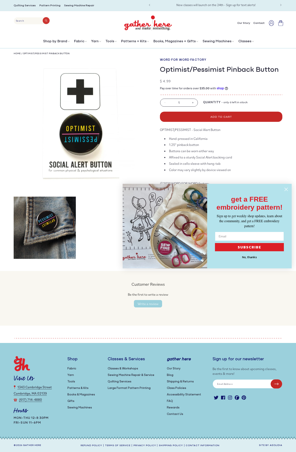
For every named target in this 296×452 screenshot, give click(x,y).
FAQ (170, 401)
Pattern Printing (49, 5)
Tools (110, 41)
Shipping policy (171, 445)
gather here (32, 445)
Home (17, 53)
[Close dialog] (286, 189)
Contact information (203, 445)
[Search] (46, 20)
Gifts (70, 401)
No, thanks (249, 257)
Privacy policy (144, 445)
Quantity (212, 102)
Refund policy (91, 445)
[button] (56, 42)
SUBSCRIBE (249, 247)
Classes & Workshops (123, 368)
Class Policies (176, 388)
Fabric (79, 41)
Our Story (174, 368)
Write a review (148, 304)
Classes (244, 41)
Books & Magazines (81, 394)
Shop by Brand (55, 41)
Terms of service (117, 445)
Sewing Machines (217, 41)
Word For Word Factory (183, 60)
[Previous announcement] (149, 5)
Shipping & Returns (180, 381)
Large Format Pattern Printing (129, 388)
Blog (170, 375)
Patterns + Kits (133, 41)
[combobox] (32, 20)
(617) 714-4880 (30, 399)
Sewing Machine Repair (79, 5)
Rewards (173, 407)
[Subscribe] (276, 383)
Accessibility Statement (184, 394)
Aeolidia (276, 445)
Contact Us (175, 414)
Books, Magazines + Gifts (174, 41)
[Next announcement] (281, 5)
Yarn (95, 41)
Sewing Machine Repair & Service (131, 375)
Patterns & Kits (77, 388)
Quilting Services (25, 5)
